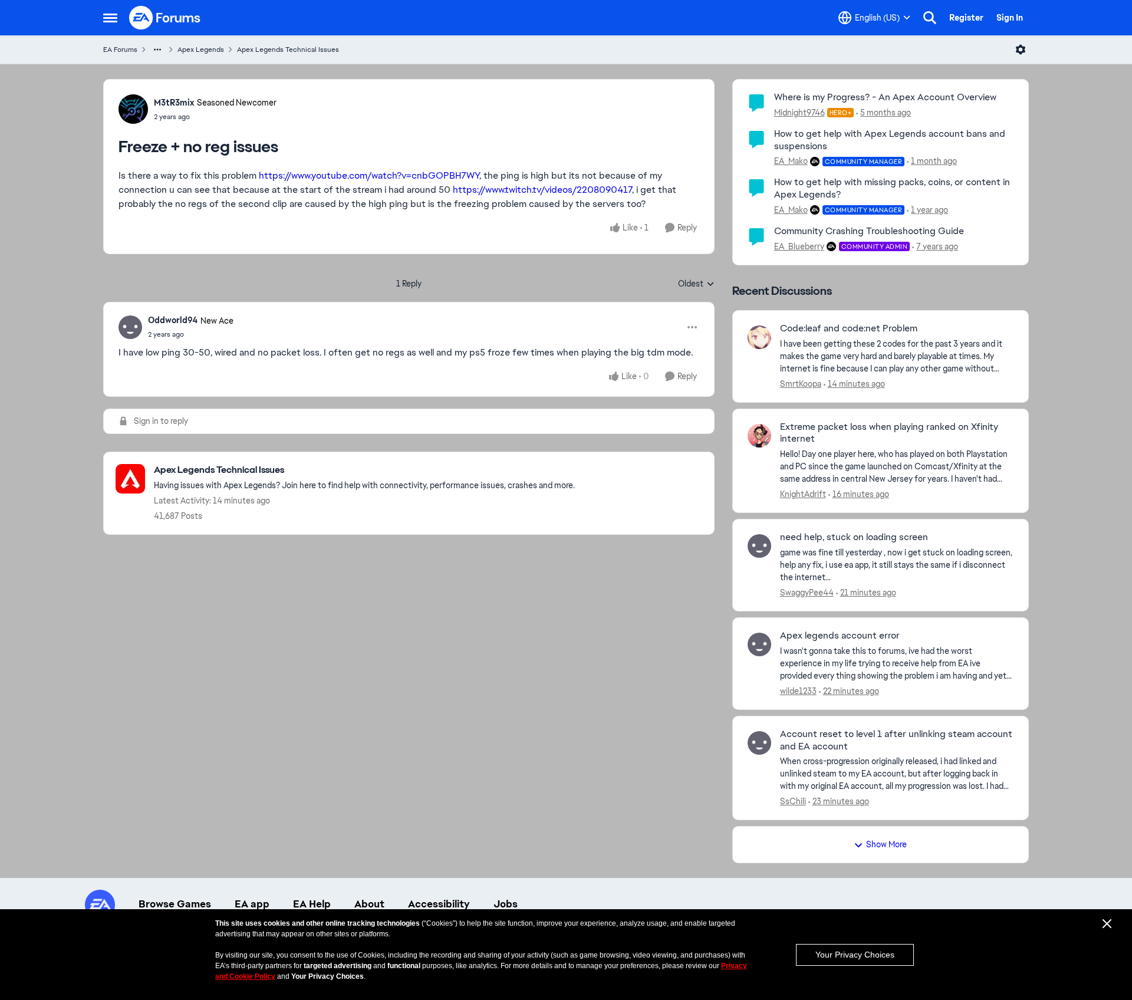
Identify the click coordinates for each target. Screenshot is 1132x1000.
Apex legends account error (840, 636)
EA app (252, 903)
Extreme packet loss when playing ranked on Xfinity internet (889, 433)
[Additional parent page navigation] (157, 49)
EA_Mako (791, 161)
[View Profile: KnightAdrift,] (759, 436)
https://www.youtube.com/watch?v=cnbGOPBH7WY (369, 175)
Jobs (505, 903)
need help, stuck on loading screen (854, 537)
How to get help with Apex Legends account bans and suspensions (889, 139)
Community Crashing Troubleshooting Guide (869, 231)
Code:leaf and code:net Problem (848, 328)
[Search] (930, 18)
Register (966, 17)
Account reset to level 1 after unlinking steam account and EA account (896, 740)
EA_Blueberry (799, 246)
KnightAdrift (803, 494)
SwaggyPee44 (807, 592)
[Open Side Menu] (110, 18)
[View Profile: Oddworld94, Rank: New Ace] (130, 327)
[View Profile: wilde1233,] (759, 644)
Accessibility (439, 903)
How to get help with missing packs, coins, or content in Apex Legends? (892, 188)
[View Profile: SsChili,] (759, 743)
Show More (886, 844)
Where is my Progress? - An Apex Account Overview (885, 97)
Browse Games (175, 903)
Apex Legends (200, 49)
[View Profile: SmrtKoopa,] (759, 337)
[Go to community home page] (165, 17)
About (369, 903)
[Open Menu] (1020, 49)
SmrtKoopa (800, 384)
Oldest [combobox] (696, 284)
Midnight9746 (799, 112)
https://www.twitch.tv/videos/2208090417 (542, 189)
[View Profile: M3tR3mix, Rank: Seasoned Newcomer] (133, 109)
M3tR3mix (174, 102)
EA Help (312, 903)
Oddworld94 (173, 320)
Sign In (1009, 17)
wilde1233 (798, 691)
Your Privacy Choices (854, 954)
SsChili (793, 801)
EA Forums (120, 49)
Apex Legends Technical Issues (288, 49)
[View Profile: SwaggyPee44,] (759, 546)
